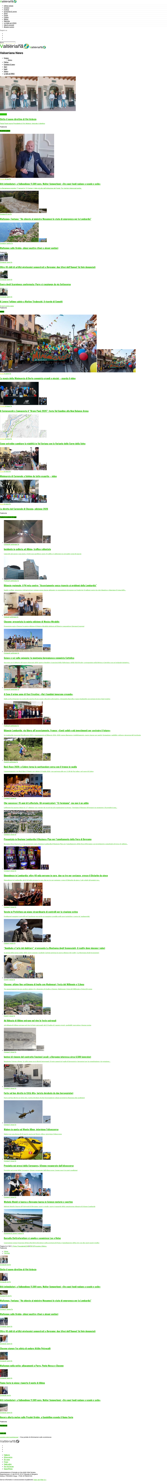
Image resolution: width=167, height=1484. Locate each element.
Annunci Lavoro (9, 27)
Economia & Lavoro (10, 12)
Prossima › (37, 1246)
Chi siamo (7, 1459)
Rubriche (7, 21)
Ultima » (44, 1246)
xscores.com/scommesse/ (9, 1437)
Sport (6, 13)
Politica (6, 10)
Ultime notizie (8, 6)
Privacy (6, 1462)
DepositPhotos (8, 1469)
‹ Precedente (21, 1246)
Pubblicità (7, 1455)
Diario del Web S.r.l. (39, 1480)
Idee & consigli (9, 25)
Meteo (6, 19)
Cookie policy (8, 1464)
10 (33, 1246)
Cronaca (6, 8)
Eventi (6, 15)
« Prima (14, 1246)
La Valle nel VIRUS (10, 23)
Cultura (6, 17)
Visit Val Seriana (9, 1466)
